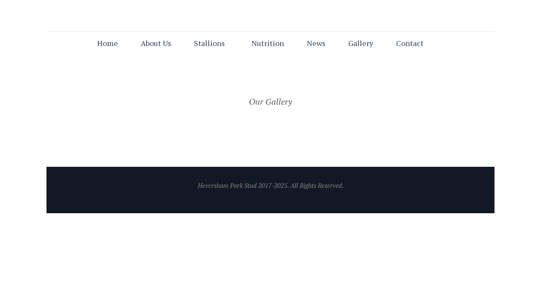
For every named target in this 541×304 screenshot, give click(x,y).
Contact (410, 43)
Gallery (360, 43)
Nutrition (267, 43)
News (316, 43)
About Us (156, 43)
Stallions (209, 43)
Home (107, 43)
